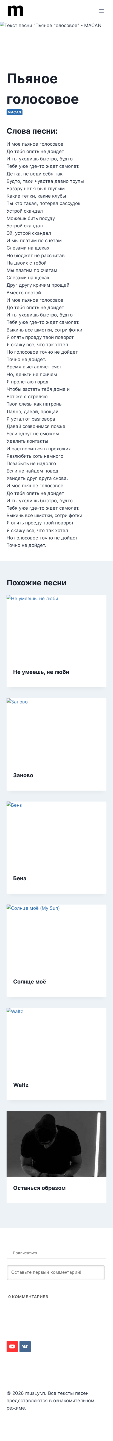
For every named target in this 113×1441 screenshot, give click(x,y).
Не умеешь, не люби (41, 672)
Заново (23, 775)
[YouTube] (12, 1346)
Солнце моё (29, 981)
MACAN (14, 112)
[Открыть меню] (101, 11)
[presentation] (56, 628)
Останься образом (39, 1188)
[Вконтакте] (25, 1346)
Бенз (19, 878)
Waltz (21, 1085)
